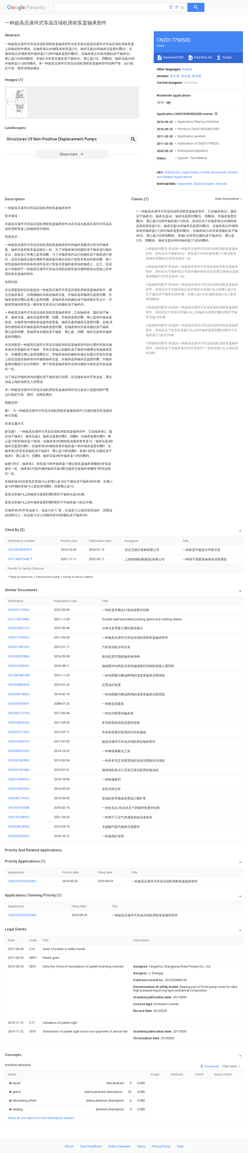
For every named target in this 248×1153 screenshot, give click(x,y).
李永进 (185, 76)
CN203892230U (19, 751)
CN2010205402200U (22, 881)
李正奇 (174, 76)
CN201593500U (19, 788)
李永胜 (196, 76)
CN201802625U (19, 722)
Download (211, 1066)
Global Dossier (203, 183)
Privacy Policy (161, 1146)
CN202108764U (19, 647)
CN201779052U (19, 637)
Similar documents (214, 172)
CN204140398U (19, 760)
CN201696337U (19, 741)
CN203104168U (19, 770)
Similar (227, 57)
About (69, 1146)
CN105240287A (19, 549)
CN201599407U (19, 779)
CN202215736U (19, 610)
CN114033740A (19, 559)
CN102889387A (19, 684)
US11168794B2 (18, 619)
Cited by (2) (172, 172)
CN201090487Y (18, 703)
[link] (14, 1083)
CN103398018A (19, 675)
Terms (141, 1146)
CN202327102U (19, 732)
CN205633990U (19, 836)
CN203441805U (19, 694)
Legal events (190, 172)
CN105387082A (19, 656)
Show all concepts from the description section (41, 1118)
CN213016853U (19, 817)
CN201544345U (19, 666)
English (187, 69)
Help (180, 1146)
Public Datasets (119, 1146)
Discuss (221, 183)
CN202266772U (19, 628)
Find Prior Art (203, 57)
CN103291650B (18, 807)
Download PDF (173, 57)
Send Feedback (91, 1146)
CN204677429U (19, 798)
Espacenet (184, 183)
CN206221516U (19, 713)
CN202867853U (19, 826)
